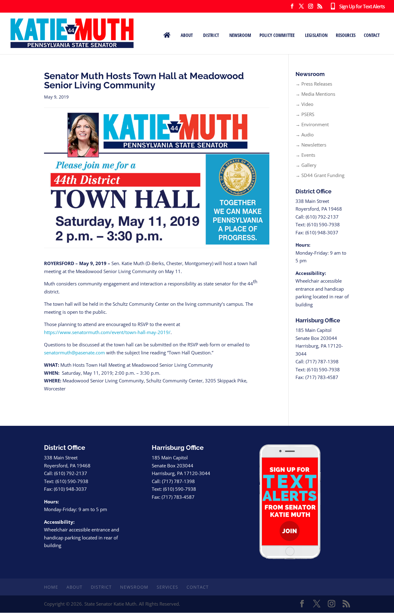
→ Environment (312, 124)
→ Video (304, 104)
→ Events (305, 155)
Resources (346, 35)
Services (167, 587)
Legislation (316, 35)
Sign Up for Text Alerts (360, 7)
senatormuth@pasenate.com (74, 352)
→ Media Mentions (315, 94)
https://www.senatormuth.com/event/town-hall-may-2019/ (107, 332)
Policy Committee (277, 35)
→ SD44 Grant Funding (320, 175)
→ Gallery (306, 165)
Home (51, 587)
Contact (372, 35)
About (187, 35)
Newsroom (240, 35)
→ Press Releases (314, 84)
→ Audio (305, 134)
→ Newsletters (311, 145)
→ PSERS (305, 114)
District (211, 35)
